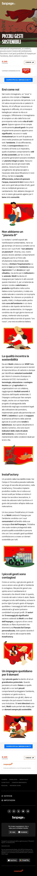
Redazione (4, 785)
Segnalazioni (13, 779)
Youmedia (4, 779)
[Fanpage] (18, 817)
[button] (12, 860)
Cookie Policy (5, 782)
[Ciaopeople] (18, 871)
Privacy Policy (24, 779)
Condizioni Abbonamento (19, 782)
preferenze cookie (15, 785)
